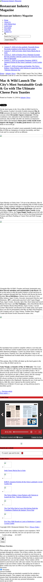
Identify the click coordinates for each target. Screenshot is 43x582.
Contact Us (8, 31)
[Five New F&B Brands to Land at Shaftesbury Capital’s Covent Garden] (7, 518)
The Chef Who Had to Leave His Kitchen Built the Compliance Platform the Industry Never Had (21, 509)
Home (6, 20)
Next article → (5, 393)
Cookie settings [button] (7, 535)
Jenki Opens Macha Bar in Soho (15, 470)
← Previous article (6, 391)
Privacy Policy (34, 527)
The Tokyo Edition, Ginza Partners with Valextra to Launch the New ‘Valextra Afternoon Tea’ (21, 496)
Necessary (6, 569)
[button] (5, 34)
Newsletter (7, 28)
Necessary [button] (3, 567)
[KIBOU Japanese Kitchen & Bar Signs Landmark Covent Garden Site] (7, 478)
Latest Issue (8, 26)
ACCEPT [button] (18, 535)
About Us (7, 22)
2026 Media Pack (10, 24)
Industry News (25, 97)
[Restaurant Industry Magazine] (10, 1)
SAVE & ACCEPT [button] (6, 581)
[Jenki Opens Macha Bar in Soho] (7, 467)
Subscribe (7, 30)
